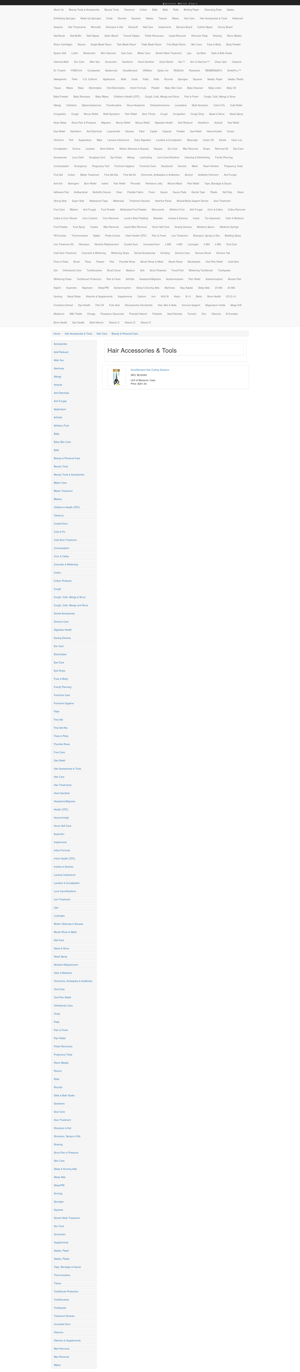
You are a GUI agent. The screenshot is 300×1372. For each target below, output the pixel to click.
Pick (112, 261)
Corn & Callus (215, 209)
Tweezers (129, 9)
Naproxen (87, 287)
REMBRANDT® (213, 70)
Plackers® (194, 70)
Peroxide (135, 183)
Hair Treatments (77, 27)
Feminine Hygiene (124, 166)
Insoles (94, 227)
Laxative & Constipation (169, 140)
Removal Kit (221, 148)
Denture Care (182, 253)
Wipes (175, 18)
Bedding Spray (233, 235)
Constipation (60, 148)
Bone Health (214, 296)
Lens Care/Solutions (168, 157)
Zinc (204, 313)
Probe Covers (112, 235)
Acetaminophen (174, 279)
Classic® (236, 61)
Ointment (59, 140)
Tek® (74, 79)
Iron (153, 296)
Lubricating (146, 157)
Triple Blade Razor (151, 44)
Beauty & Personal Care (67, 458)
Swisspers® (60, 79)
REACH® (179, 70)
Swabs (230, 9)
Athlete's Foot (177, 209)
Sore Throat (148, 114)
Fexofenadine (114, 105)
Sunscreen (111, 61)
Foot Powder (108, 209)
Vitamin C (114, 322)
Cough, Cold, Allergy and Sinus (162, 96)
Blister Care (144, 53)
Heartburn (203, 122)
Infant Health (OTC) (136, 235)
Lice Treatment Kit (64, 244)
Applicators (108, 79)
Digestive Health (164, 122)
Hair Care (189, 18)
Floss (88, 261)
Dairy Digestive (142, 140)
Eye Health (84, 305)
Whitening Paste (63, 279)
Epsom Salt (60, 53)
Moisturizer (89, 53)
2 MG (168, 244)
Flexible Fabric (135, 192)
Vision (177, 296)
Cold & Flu (219, 105)
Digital (96, 235)
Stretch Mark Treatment (169, 53)
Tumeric (192, 313)
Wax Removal (190, 148)
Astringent (73, 183)
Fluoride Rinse (127, 261)
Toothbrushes (94, 270)
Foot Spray (79, 227)
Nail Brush (59, 35)
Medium (130, 270)
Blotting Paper (191, 9)
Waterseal (118, 200)
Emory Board (225, 27)
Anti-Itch (58, 183)
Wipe (99, 140)
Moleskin (158, 218)
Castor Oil (208, 140)
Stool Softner (107, 148)
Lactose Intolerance (118, 140)
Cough (75, 114)
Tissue (57, 88)
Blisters (74, 209)
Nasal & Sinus (216, 114)
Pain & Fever (191, 96)
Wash (195, 166)
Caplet (153, 131)
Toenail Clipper (131, 35)
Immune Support (191, 305)
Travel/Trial (177, 270)
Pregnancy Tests (233, 166)
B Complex (232, 313)
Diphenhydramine (91, 105)
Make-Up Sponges (91, 18)
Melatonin (59, 313)
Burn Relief (90, 183)
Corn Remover (111, 218)
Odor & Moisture (235, 218)
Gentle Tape (198, 192)
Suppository (84, 140)
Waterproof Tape (98, 200)
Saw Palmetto (174, 313)
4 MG (179, 244)
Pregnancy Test (100, 166)
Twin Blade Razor (126, 44)
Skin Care (196, 44)
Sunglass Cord (97, 157)
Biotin (199, 296)
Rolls (175, 9)
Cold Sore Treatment (65, 253)
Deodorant (167, 166)
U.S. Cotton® (90, 79)
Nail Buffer (75, 35)
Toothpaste (224, 270)
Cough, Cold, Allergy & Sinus (219, 96)
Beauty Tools (112, 9)
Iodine (105, 183)
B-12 (188, 296)
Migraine (106, 122)
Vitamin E (145, 322)
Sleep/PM (103, 287)
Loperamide (113, 131)
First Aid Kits (111, 174)
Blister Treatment (89, 174)
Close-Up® (221, 61)
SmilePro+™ (234, 70)
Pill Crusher (60, 235)
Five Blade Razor (176, 44)
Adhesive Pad (61, 192)
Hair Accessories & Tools (213, 18)
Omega (91, 313)
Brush (76, 261)
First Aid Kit (129, 174)
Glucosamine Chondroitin (139, 305)
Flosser (100, 261)
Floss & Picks (61, 261)
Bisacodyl (192, 140)
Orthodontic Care (72, 270)
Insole (196, 218)
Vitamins (216, 313)
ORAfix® (147, 70)
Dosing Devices (183, 227)
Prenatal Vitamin (138, 313)
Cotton (143, 9)
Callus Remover (236, 209)
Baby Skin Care (173, 88)
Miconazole (158, 209)
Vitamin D (130, 322)
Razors (81, 44)
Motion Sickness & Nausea (134, 148)
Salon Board (111, 35)
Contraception (61, 166)
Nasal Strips (74, 296)
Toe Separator (212, 218)
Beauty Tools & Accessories (84, 9)
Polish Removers (154, 35)
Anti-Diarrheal (94, 131)
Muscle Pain (234, 279)
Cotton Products (63, 580)
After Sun (95, 61)
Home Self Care (160, 227)
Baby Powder (61, 96)
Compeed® (94, 70)
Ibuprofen (71, 287)
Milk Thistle (76, 313)
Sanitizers (127, 61)
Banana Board (184, 27)
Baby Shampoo (81, 96)
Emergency (80, 166)
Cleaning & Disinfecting (197, 157)
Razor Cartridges (63, 44)
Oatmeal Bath (61, 61)
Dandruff (133, 27)
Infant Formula (138, 88)
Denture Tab (223, 253)
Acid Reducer (185, 122)
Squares (136, 18)
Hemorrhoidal (214, 131)
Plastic (213, 192)
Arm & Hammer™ (200, 61)
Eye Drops (116, 157)
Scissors (58, 27)
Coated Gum (131, 244)
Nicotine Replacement (107, 244)
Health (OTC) (61, 809)
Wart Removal (111, 227)
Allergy (57, 105)
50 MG (231, 287)
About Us (59, 9)
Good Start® (166, 61)
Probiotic (157, 313)
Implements (164, 27)
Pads (145, 79)
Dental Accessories (144, 253)
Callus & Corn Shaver (65, 218)
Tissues (162, 18)
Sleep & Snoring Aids (147, 287)
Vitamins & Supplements (99, 296)
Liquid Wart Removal (135, 227)
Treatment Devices (139, 200)
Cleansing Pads (213, 9)
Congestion (60, 114)
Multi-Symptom (200, 105)
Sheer (240, 192)
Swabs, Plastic (236, 79)
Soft (142, 270)
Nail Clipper (93, 35)
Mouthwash (194, 261)
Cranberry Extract (63, 305)
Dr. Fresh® (60, 70)
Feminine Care (148, 166)
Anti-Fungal (230, 174)
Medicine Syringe (229, 227)
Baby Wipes (102, 96)
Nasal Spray (236, 114)
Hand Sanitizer (146, 61)
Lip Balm (201, 53)
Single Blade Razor (101, 44)
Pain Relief (131, 114)
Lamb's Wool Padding (136, 218)
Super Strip (78, 200)
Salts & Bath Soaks (221, 53)
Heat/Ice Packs (163, 200)
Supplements (125, 296)
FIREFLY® (76, 70)
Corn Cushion (90, 218)
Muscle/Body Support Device (192, 200)
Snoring (58, 296)
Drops (206, 148)
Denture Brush (203, 253)
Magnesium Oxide (215, 305)
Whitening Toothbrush (201, 270)
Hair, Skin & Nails (167, 305)
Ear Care (173, 148)
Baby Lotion (215, 88)
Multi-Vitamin (97, 322)
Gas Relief (233, 122)
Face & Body (214, 44)
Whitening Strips (120, 253)
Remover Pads (199, 35)
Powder (155, 88)
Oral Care (231, 244)
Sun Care (79, 61)
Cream (230, 131)
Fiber (142, 131)
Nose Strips (60, 122)
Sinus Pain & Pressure (84, 122)
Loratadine (181, 105)
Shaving (217, 35)
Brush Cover (114, 270)
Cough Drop (197, 114)
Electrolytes (95, 88)
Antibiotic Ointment (208, 174)
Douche (182, 166)
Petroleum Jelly (153, 183)
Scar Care (126, 53)
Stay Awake (186, 287)
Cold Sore (233, 261)
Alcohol (189, 174)
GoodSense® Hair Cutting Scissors (150, 369)
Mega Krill (236, 305)
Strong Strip (60, 200)
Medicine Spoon (206, 227)
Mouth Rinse (175, 261)
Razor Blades (234, 35)
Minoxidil (96, 27)
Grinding (165, 253)
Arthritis (130, 279)
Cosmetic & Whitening (94, 253)
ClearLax (59, 515)
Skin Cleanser (108, 53)
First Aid (58, 174)
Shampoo (84, 244)
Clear (119, 192)
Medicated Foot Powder (133, 209)
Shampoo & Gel (114, 27)
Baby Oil (231, 88)
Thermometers (80, 235)
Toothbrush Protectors (89, 279)
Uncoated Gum (151, 244)
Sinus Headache (136, 105)
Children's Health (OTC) (127, 96)
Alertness (170, 287)
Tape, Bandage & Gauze (217, 183)
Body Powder (233, 44)
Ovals (109, 18)
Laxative (90, 148)
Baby (81, 88)
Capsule (166, 131)
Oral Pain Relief (214, 261)
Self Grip (227, 192)
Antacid (218, 122)
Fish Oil (99, 305)
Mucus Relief (91, 114)
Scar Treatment (222, 200)
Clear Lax (236, 140)
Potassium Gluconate (112, 313)
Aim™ (181, 61)
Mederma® (111, 70)
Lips (189, 53)
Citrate (222, 140)
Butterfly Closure (102, 192)
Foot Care (59, 209)
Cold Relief (236, 105)
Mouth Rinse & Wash (151, 261)
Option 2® (162, 70)
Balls (154, 9)
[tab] (74, 343)
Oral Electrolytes (116, 88)
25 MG (218, 287)
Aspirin (57, 287)
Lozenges (193, 244)
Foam (152, 192)
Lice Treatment (179, 235)
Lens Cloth (78, 157)
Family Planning (224, 157)
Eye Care (238, 148)
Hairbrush (237, 18)
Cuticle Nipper (205, 27)
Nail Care (148, 27)
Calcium (141, 296)
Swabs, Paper (215, 79)
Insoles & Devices (178, 218)
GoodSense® (130, 70)
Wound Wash (175, 183)
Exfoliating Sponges (64, 18)
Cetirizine (71, 105)
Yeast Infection (211, 166)
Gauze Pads (179, 192)
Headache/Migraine (150, 279)
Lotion (74, 53)
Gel (55, 270)
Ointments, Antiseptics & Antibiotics (160, 174)
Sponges (183, 79)
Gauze (164, 192)
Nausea (129, 131)
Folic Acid (114, 305)
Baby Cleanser (195, 88)
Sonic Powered (158, 270)
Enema (76, 148)
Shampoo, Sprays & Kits (206, 235)
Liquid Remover (177, 35)
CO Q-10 (231, 296)
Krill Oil (165, 296)
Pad (71, 140)
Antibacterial (81, 192)
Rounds (122, 18)
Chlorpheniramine (160, 105)
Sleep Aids (204, 287)
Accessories (60, 157)
